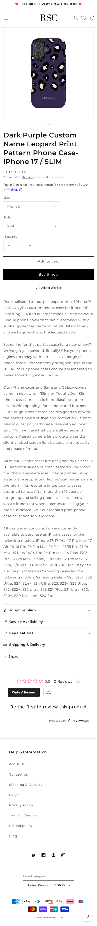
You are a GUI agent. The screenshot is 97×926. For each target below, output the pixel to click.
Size (6, 197)
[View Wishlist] (83, 18)
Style (7, 217)
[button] (6, 18)
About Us (17, 764)
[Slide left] (38, 125)
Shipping (28, 177)
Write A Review (24, 692)
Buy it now (49, 274)
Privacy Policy (21, 805)
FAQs (13, 795)
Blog (13, 836)
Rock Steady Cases (53, 917)
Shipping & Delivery (26, 785)
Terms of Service (23, 815)
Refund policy (20, 826)
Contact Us (18, 774)
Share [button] (13, 656)
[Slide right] (59, 125)
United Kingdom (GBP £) (46, 885)
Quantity (10, 237)
